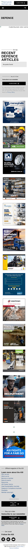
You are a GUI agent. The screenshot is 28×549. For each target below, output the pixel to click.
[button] (2, 7)
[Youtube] (13, 539)
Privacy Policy (11, 92)
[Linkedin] (3, 539)
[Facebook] (8, 539)
